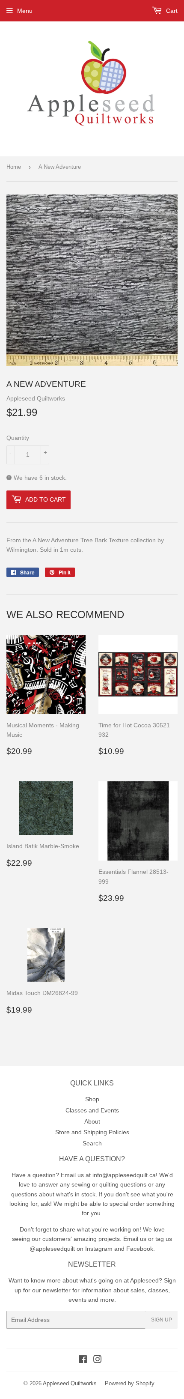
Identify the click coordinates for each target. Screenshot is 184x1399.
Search (92, 1143)
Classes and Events (92, 1110)
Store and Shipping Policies (92, 1132)
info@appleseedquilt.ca (124, 1175)
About (92, 1121)
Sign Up (161, 1320)
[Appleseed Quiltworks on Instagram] (97, 1360)
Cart (171, 10)
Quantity (17, 437)
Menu (25, 10)
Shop (92, 1099)
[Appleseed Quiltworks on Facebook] (82, 1360)
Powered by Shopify (129, 1383)
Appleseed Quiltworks (70, 1383)
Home (13, 167)
